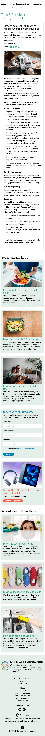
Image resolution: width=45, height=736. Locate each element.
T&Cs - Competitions (22, 693)
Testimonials (23, 683)
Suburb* (6, 440)
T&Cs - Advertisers (22, 696)
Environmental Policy (22, 698)
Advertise (22, 681)
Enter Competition (13, 501)
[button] (3, 6)
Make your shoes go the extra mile (22, 592)
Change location (18, 8)
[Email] (11, 47)
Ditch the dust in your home (18, 543)
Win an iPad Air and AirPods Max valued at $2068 (21, 491)
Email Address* (9, 431)
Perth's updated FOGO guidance (20, 339)
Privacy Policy (22, 691)
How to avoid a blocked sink (18, 635)
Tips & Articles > (13, 14)
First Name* (8, 422)
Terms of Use (22, 701)
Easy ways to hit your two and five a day (21, 291)
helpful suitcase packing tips (19, 240)
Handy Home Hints (16, 18)
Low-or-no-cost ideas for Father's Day (21, 387)
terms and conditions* (25, 449)
